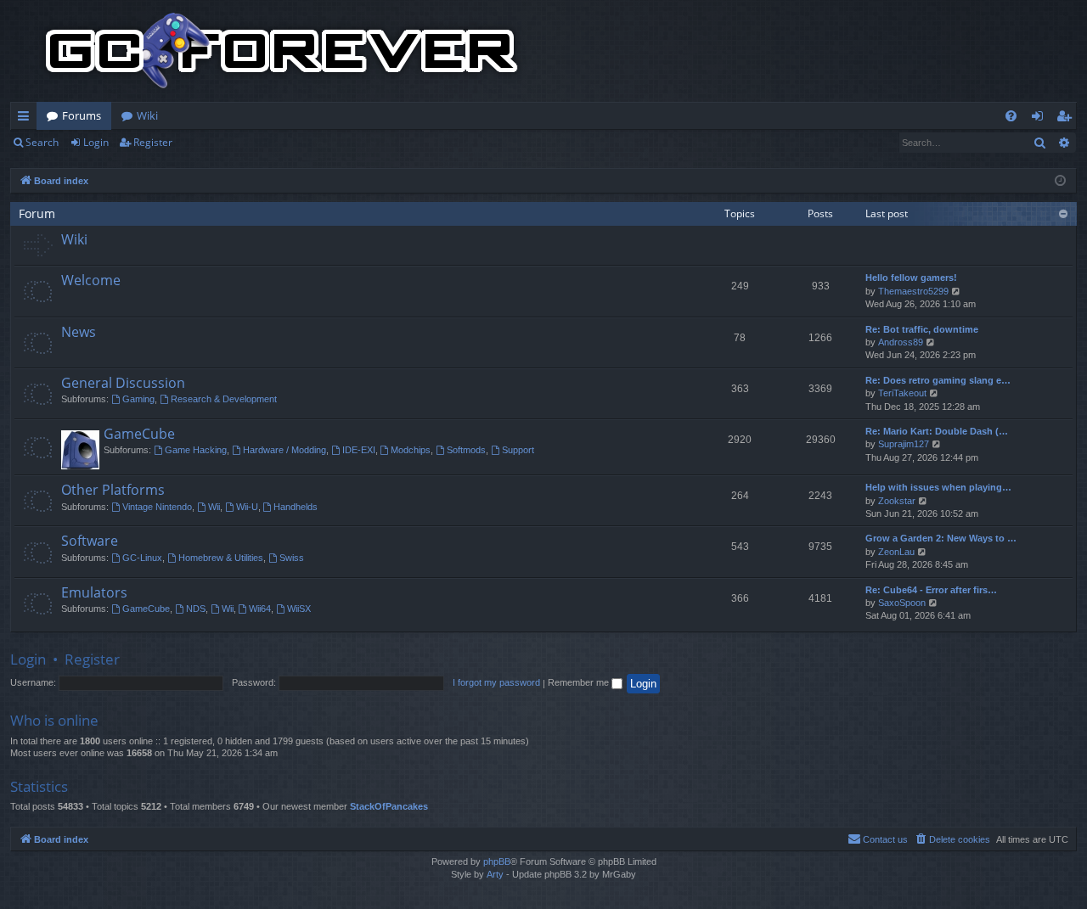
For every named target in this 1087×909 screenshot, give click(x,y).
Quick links (27, 119)
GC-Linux (142, 558)
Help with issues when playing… (938, 487)
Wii (214, 507)
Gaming (138, 399)
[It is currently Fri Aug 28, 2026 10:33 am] (1060, 181)
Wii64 (260, 608)
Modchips (411, 450)
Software (89, 540)
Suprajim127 (903, 444)
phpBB (496, 861)
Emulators (94, 592)
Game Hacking (196, 450)
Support (518, 450)
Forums (81, 115)
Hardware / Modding (284, 450)
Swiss (291, 558)
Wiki (147, 115)
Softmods (466, 450)
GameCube (139, 433)
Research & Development (224, 399)
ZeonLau (896, 552)
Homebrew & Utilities (220, 558)
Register (152, 142)
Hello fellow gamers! (911, 277)
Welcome (91, 280)
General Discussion (123, 382)
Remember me (579, 682)
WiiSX (299, 608)
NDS (196, 608)
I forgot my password (496, 682)
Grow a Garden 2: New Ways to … (941, 538)
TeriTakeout (902, 393)
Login (96, 142)
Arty (495, 874)
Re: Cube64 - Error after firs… (931, 590)
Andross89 (900, 342)
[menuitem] (1011, 116)
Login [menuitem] (1040, 119)
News (78, 332)
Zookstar (896, 501)
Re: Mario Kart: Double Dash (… (936, 431)
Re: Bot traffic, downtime (921, 329)
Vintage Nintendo (157, 507)
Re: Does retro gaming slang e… (938, 380)
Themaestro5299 (913, 291)
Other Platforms (113, 489)
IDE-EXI (358, 450)
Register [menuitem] (1067, 119)
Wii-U (247, 507)
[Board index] (282, 51)
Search (42, 142)
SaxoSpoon (902, 603)
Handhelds (295, 507)
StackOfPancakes (389, 806)
